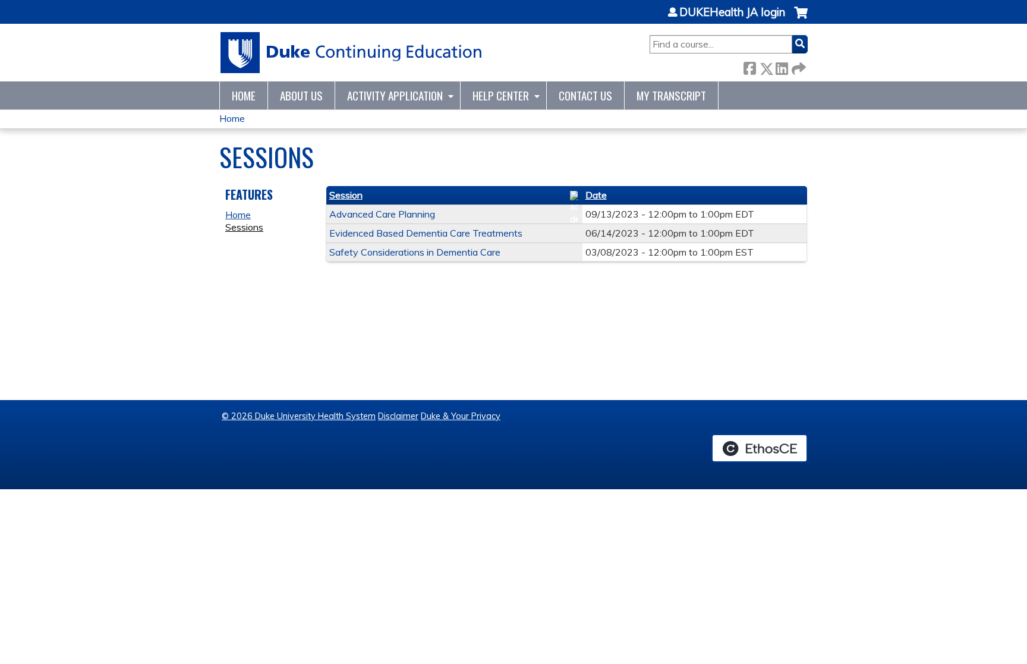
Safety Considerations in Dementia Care (414, 252)
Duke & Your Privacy (460, 416)
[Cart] (801, 18)
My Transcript (671, 95)
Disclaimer (398, 416)
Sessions (244, 227)
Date (596, 195)
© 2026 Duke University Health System (299, 416)
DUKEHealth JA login (732, 12)
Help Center (500, 95)
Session (346, 195)
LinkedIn (781, 66)
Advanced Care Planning (382, 214)
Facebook (749, 66)
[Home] (351, 52)
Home (244, 95)
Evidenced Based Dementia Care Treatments (425, 233)
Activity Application (395, 95)
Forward (798, 66)
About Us (301, 95)
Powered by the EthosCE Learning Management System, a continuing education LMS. (759, 448)
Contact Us (585, 95)
